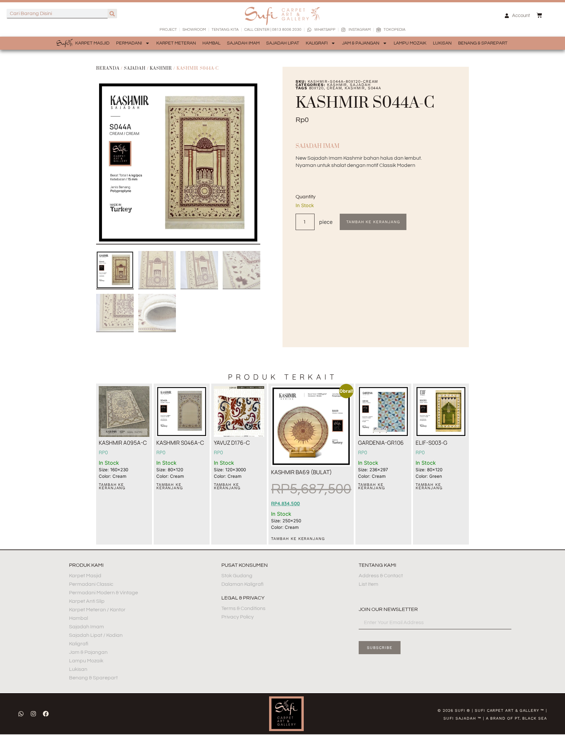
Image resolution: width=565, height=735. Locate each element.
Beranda (107, 68)
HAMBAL (211, 43)
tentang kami (377, 565)
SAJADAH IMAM (243, 43)
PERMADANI (129, 43)
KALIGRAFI (317, 43)
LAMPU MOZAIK (410, 43)
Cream (334, 88)
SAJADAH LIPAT (282, 43)
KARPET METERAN (176, 43)
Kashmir (161, 68)
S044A (375, 88)
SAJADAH (134, 68)
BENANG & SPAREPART (482, 43)
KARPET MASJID (92, 43)
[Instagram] (33, 714)
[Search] (112, 13)
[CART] (539, 15)
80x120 (316, 88)
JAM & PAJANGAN (360, 43)
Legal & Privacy (243, 598)
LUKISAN (442, 43)
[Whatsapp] (21, 714)
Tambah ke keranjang (373, 222)
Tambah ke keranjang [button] (112, 486)
